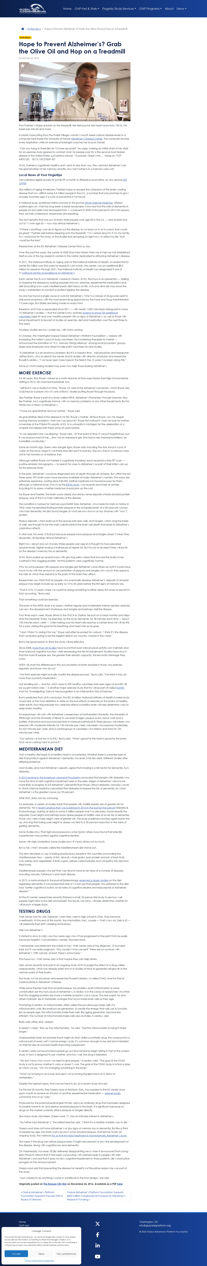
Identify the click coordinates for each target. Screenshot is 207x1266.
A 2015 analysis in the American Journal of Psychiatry (49, 777)
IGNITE (120, 687)
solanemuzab (112, 1093)
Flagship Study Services (118, 8)
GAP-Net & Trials (86, 8)
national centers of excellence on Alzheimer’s (48, 272)
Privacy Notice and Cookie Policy (39, 1260)
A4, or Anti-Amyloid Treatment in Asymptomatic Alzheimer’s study (89, 1135)
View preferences (66, 1253)
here (119, 1183)
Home (67, 8)
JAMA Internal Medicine (99, 202)
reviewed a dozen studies (94, 880)
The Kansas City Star (55, 1183)
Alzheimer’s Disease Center (86, 138)
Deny (41, 1253)
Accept (16, 1253)
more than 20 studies (44, 647)
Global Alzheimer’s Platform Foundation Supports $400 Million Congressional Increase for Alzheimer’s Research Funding (96, 1196)
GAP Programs (149, 8)
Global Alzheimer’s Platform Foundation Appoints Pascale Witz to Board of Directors (42, 1196)
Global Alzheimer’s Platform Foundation (32, 9)
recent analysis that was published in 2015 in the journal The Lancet (76, 807)
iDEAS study (72, 484)
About (169, 8)
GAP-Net (24, 1225)
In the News (34, 28)
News (180, 8)
